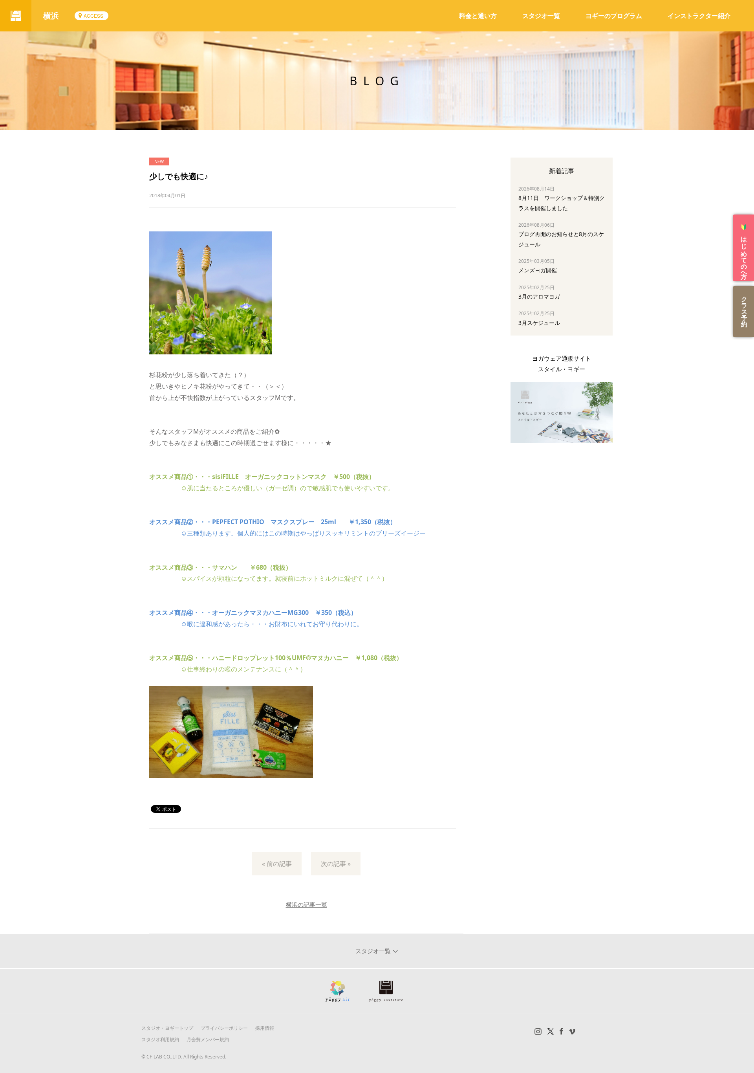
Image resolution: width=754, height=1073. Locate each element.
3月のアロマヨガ (539, 296)
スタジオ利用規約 (160, 1039)
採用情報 (264, 1028)
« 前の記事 (277, 863)
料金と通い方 (478, 15)
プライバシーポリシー (224, 1028)
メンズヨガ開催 (537, 270)
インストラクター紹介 (699, 15)
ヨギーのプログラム (614, 15)
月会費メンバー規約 (208, 1039)
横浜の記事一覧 (306, 904)
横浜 (51, 15)
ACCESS (93, 15)
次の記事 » (336, 863)
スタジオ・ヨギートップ (167, 1028)
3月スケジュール (539, 322)
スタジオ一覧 (541, 15)
